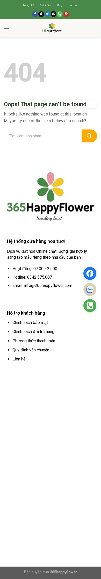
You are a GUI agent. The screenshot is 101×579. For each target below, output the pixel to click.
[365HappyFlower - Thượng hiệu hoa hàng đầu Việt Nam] (51, 28)
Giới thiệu (45, 5)
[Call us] (60, 14)
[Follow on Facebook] (35, 14)
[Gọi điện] (89, 305)
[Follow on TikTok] (41, 14)
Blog (59, 5)
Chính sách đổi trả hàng (33, 331)
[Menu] (6, 28)
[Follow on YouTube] (66, 14)
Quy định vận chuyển (30, 350)
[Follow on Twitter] (47, 14)
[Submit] (89, 135)
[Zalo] (89, 289)
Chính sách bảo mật (30, 322)
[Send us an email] (53, 14)
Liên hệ (72, 5)
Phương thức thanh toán (33, 340)
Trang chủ (28, 5)
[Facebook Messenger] (89, 273)
